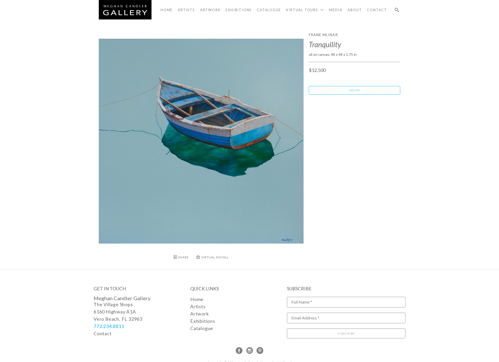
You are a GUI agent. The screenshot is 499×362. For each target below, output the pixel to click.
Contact (103, 333)
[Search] (397, 10)
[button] (305, 10)
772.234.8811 (109, 326)
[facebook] (239, 350)
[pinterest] (260, 350)
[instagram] (249, 350)
